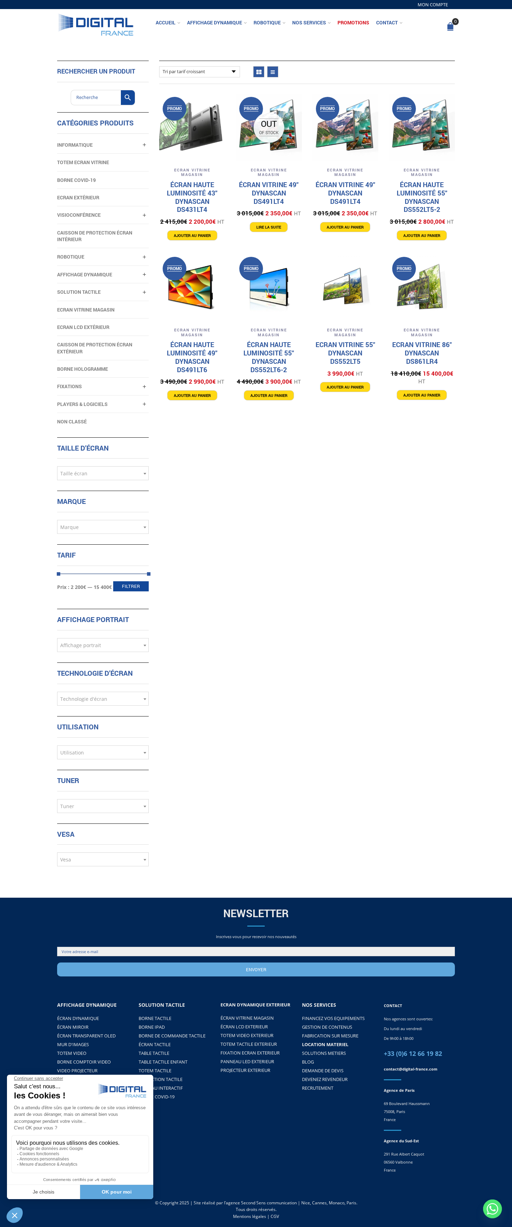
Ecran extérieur (78, 197)
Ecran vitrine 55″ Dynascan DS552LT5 (345, 353)
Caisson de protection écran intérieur (94, 236)
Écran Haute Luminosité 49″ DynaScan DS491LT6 (192, 357)
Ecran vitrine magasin (192, 172)
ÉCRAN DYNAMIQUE (78, 1018)
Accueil (166, 22)
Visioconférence (79, 215)
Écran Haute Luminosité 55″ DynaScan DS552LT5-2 (422, 197)
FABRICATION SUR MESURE (330, 1036)
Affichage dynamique (214, 22)
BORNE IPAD (152, 1027)
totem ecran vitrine (83, 162)
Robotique (267, 22)
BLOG (308, 1062)
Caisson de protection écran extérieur (94, 347)
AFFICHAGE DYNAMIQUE (84, 274)
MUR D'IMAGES (73, 1044)
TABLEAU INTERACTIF (161, 1088)
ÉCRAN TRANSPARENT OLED (86, 1036)
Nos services (309, 22)
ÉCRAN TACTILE (155, 1044)
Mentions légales (249, 1216)
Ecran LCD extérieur (83, 327)
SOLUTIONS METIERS (324, 1053)
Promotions (353, 22)
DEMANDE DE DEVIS (322, 1070)
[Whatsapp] (492, 1208)
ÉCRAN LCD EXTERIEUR (244, 1026)
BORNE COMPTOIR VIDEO (84, 1062)
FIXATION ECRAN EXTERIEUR (250, 1053)
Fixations (69, 386)
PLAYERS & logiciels (82, 404)
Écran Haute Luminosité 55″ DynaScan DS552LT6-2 (268, 357)
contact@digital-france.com (410, 1069)
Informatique (75, 144)
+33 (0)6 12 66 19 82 (413, 1053)
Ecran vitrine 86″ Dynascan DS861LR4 (422, 353)
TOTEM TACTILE (155, 1070)
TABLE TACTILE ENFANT (163, 1062)
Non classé (72, 421)
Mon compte (433, 4)
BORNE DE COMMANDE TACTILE (172, 1036)
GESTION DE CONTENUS (327, 1027)
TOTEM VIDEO (71, 1053)
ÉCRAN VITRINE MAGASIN (247, 1018)
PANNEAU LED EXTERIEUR (247, 1061)
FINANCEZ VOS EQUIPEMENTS (333, 1018)
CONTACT (393, 1005)
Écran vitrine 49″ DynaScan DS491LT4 (268, 193)
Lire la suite (268, 227)
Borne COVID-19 (76, 180)
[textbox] (102, 474)
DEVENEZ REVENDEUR (325, 1079)
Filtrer (131, 586)
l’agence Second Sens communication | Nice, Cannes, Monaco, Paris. (290, 1203)
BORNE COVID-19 (156, 1097)
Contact (387, 22)
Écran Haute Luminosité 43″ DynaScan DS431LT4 (192, 197)
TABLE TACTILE (154, 1053)
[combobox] (103, 473)
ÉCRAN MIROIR (72, 1027)
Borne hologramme (82, 369)
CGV (275, 1216)
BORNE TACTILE (155, 1018)
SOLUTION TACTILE (79, 292)
